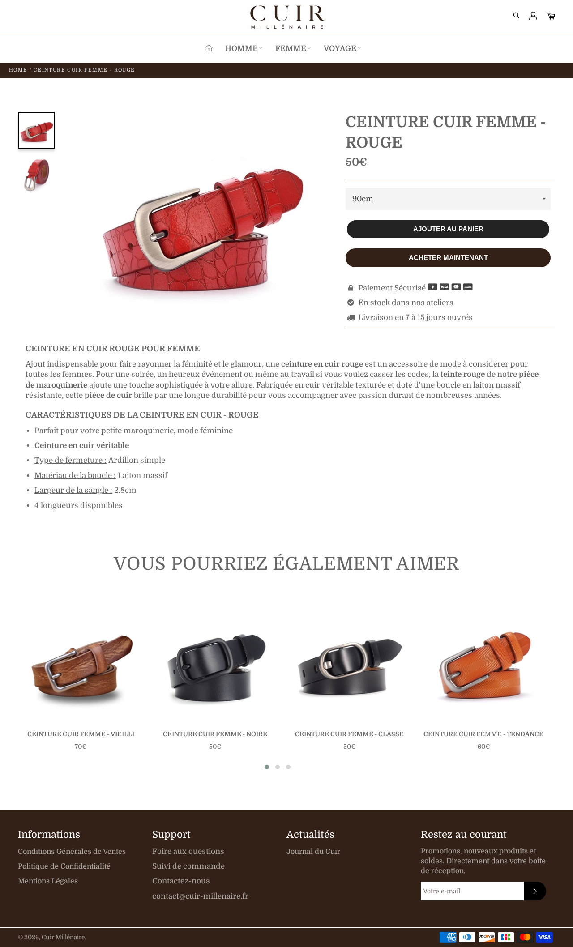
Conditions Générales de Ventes (72, 852)
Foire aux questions (188, 851)
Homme (241, 48)
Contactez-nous (181, 881)
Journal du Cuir (313, 852)
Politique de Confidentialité (64, 866)
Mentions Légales (48, 881)
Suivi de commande (188, 866)
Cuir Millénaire (63, 937)
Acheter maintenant (448, 257)
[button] (266, 767)
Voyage (340, 48)
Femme (290, 48)
